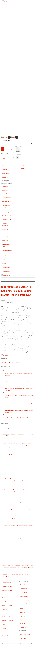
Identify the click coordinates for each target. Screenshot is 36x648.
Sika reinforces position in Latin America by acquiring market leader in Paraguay (16, 291)
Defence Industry (6, 267)
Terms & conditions (25, 634)
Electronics (5, 229)
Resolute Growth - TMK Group (11, 556)
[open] (11, 150)
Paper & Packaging (7, 236)
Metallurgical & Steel (6, 245)
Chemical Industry (7, 215)
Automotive (5, 186)
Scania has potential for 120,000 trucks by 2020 (16, 547)
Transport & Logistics (5, 255)
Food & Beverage (6, 201)
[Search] (18, 149)
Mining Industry (6, 271)
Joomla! (9, 645)
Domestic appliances (5, 224)
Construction (5, 190)
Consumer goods (6, 212)
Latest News (5, 194)
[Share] (17, 157)
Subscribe (4, 169)
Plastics (4, 263)
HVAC (3, 259)
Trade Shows (5, 173)
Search (18, 151)
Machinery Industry (7, 250)
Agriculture (5, 240)
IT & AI (4, 233)
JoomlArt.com (4, 645)
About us (4, 162)
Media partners (6, 165)
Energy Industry (6, 197)
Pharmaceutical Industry (6, 206)
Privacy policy (23, 638)
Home (3, 158)
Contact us (5, 177)
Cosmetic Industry (7, 219)
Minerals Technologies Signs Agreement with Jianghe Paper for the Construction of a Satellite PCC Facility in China (18, 527)
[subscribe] (4, 355)
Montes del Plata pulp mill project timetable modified (18, 518)
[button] (4, 137)
